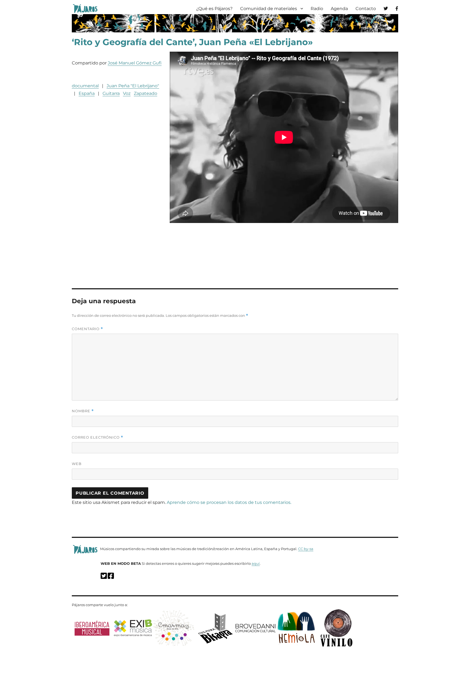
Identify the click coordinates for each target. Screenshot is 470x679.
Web (77, 463)
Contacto (365, 8)
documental (85, 85)
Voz (127, 93)
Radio (317, 8)
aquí (256, 563)
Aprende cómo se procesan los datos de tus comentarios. (229, 502)
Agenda (339, 8)
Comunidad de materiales (268, 8)
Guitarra (111, 93)
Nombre (83, 411)
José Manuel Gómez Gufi (135, 63)
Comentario (87, 329)
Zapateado (145, 93)
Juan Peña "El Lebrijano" (133, 85)
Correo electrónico (97, 437)
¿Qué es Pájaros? (214, 8)
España (87, 93)
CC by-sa (305, 549)
